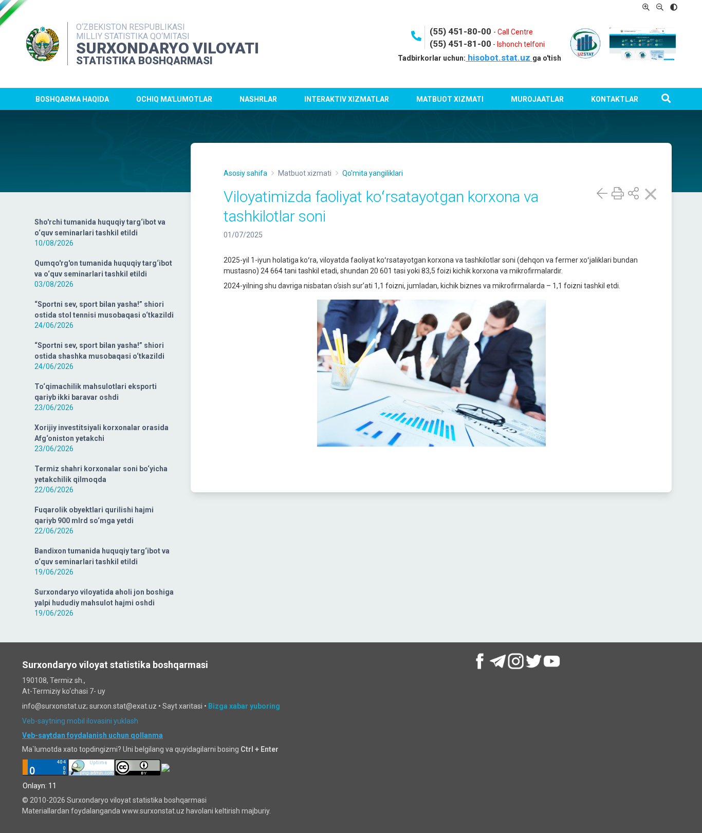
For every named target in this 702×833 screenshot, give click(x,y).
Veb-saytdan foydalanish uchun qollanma (92, 735)
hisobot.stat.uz (499, 57)
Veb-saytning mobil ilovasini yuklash (80, 721)
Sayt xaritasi (182, 706)
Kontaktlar (614, 99)
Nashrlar (258, 99)
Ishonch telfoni (521, 44)
